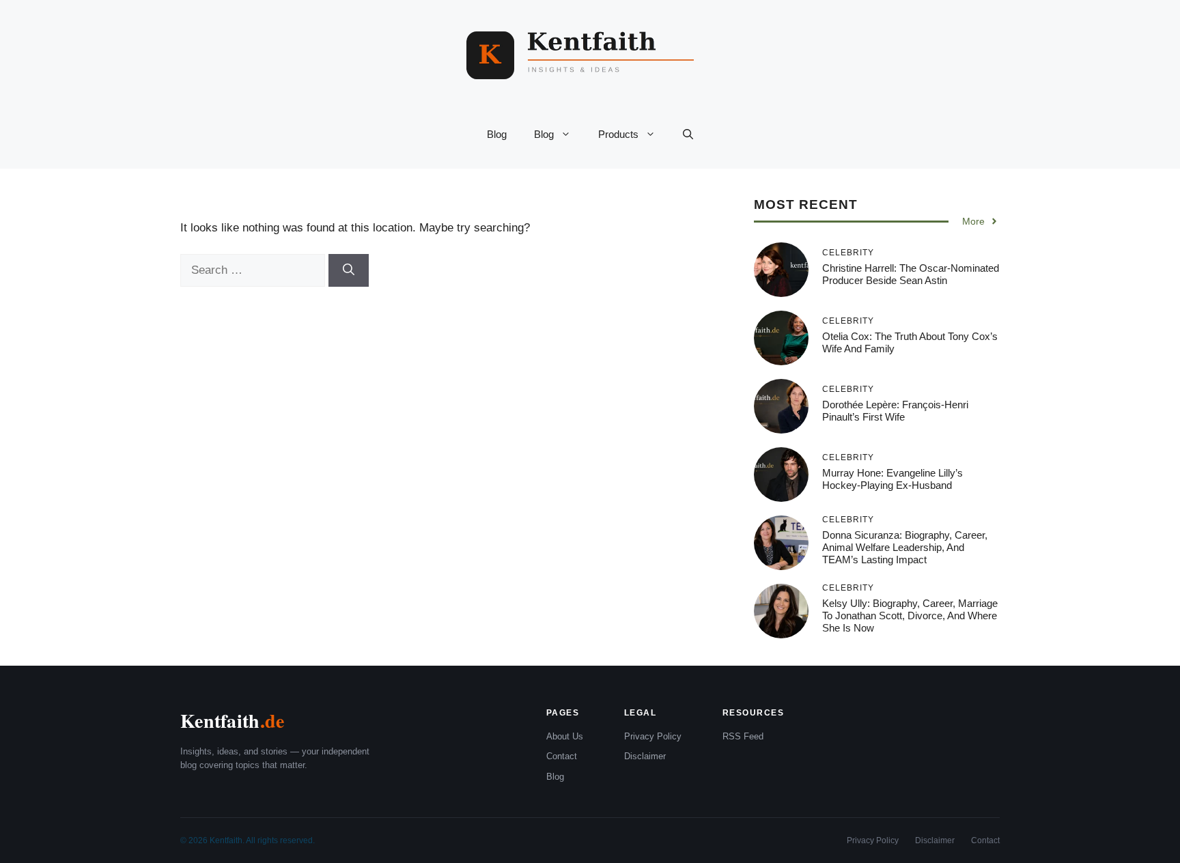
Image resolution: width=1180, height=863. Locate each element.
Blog (497, 134)
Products (618, 134)
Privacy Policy (653, 736)
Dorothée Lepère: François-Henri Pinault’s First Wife (895, 411)
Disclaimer (645, 756)
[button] (688, 134)
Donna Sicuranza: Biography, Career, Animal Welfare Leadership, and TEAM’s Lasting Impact (904, 547)
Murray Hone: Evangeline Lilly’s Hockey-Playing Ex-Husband (892, 479)
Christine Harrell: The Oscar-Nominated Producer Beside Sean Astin (910, 274)
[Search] (348, 270)
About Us (564, 736)
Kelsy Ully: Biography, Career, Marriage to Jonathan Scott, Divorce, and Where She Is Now (910, 615)
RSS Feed (742, 736)
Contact (561, 756)
